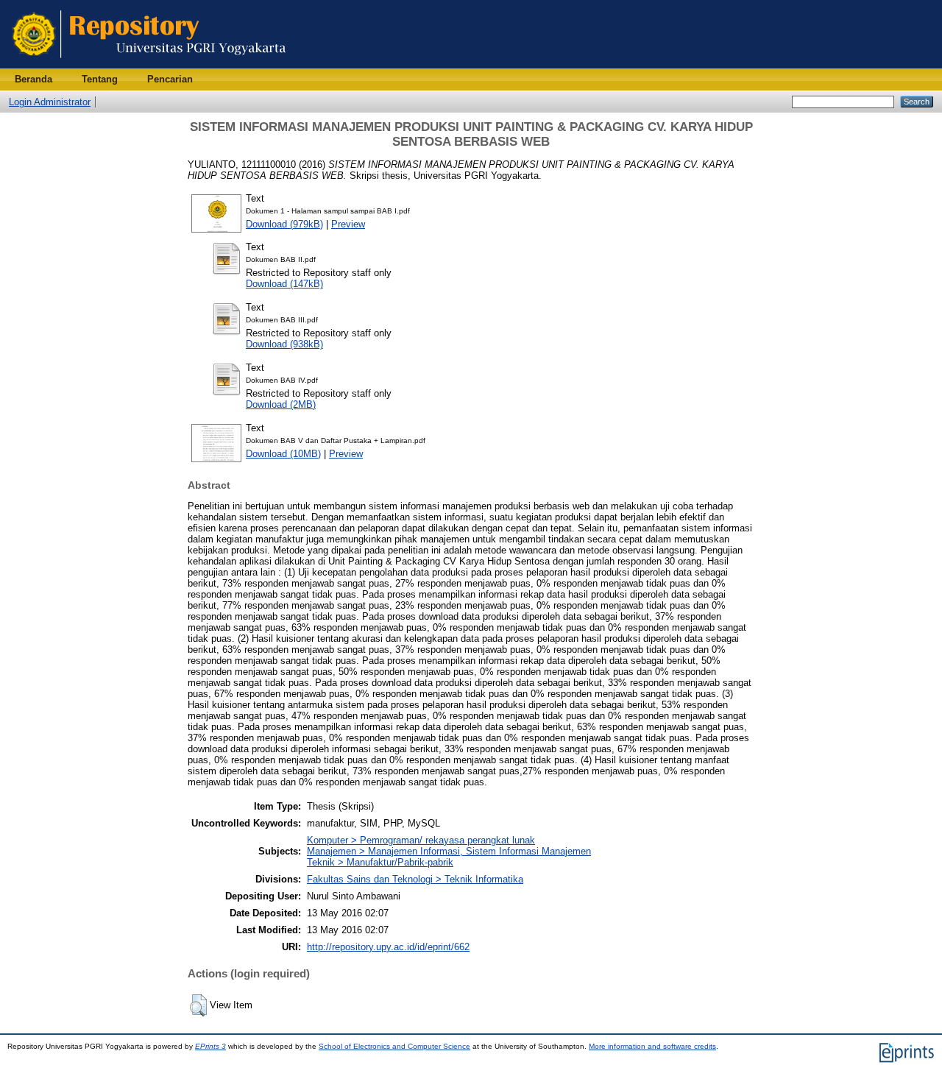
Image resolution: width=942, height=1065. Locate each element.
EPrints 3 (210, 1046)
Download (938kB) (284, 344)
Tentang (100, 79)
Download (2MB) (281, 404)
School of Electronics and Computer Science (394, 1046)
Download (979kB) (284, 224)
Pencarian (170, 79)
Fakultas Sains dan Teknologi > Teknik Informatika (415, 879)
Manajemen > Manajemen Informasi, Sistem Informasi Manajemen (449, 851)
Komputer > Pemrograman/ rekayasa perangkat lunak (421, 840)
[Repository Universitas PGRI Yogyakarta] (149, 65)
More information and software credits (652, 1046)
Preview (348, 224)
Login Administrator (50, 101)
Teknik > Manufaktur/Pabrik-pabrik (380, 862)
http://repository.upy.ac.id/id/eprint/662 (388, 946)
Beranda (33, 79)
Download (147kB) (284, 283)
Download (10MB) (283, 453)
